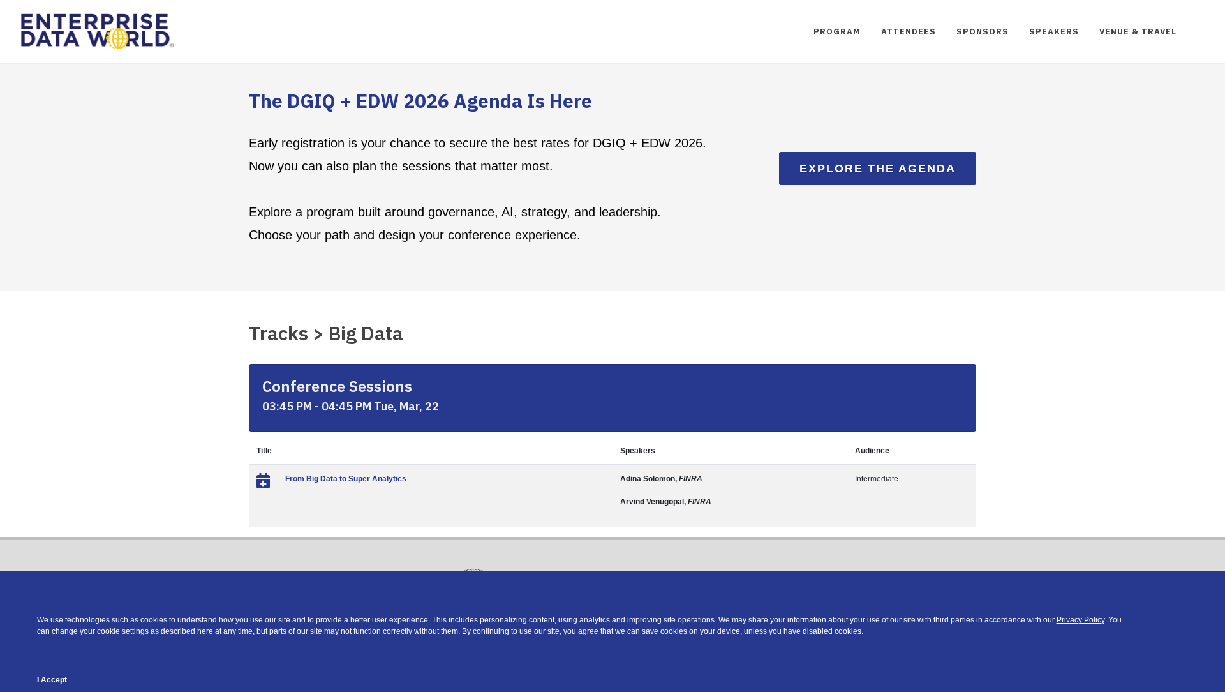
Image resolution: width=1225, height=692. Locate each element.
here (205, 631)
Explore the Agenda (877, 168)
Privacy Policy (1080, 619)
